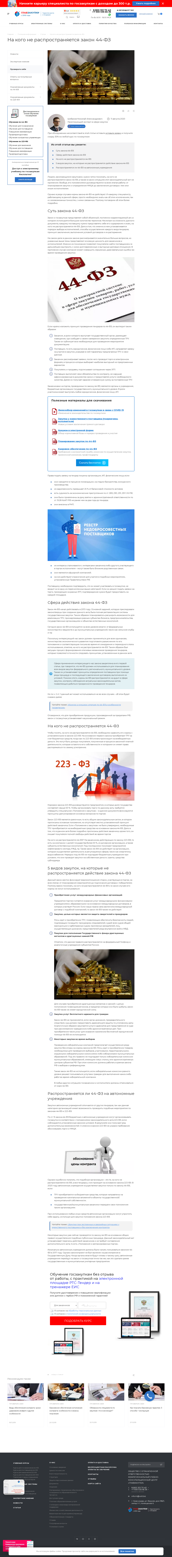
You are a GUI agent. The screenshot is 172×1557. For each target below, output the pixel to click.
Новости (14, 54)
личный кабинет (146, 14)
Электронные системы (25, 1484)
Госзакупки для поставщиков (24, 1494)
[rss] (128, 111)
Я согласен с (77, 1314)
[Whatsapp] (109, 14)
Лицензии (53, 1487)
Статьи (17, 1508)
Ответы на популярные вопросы (21, 78)
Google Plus (94, 1538)
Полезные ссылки (56, 1527)
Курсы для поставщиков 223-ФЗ (25, 1475)
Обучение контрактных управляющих (24, 138)
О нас (52, 1462)
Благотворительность (58, 1474)
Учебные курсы (21, 1463)
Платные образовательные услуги (63, 1501)
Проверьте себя (18, 69)
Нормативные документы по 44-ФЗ (22, 88)
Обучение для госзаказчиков (21, 126)
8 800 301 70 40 (102, 10)
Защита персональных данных (61, 1480)
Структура (53, 1477)
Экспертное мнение (19, 62)
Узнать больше (25, 179)
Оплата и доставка (98, 1462)
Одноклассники (88, 1538)
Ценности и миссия (57, 1470)
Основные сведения (57, 1467)
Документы (53, 1483)
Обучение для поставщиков (21, 129)
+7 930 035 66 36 (101, 12)
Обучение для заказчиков (20, 145)
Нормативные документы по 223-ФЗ (22, 98)
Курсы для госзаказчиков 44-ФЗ (26, 1468)
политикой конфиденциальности (84, 1314)
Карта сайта (94, 1483)
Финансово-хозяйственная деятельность (66, 1510)
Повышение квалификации (20, 132)
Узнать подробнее (146, 3)
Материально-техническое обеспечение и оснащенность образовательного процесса (66, 1492)
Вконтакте (77, 1538)
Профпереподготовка (18, 135)
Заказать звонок (126, 15)
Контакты (93, 1474)
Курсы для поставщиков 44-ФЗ (25, 1470)
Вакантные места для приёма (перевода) (65, 1513)
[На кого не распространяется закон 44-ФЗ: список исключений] (91, 52)
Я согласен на (77, 1311)
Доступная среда (56, 1498)
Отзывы (52, 1520)
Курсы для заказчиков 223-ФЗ (25, 1472)
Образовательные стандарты (61, 1517)
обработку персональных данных (84, 1311)
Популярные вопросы (58, 1523)
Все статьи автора (77, 126)
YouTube (83, 1538)
